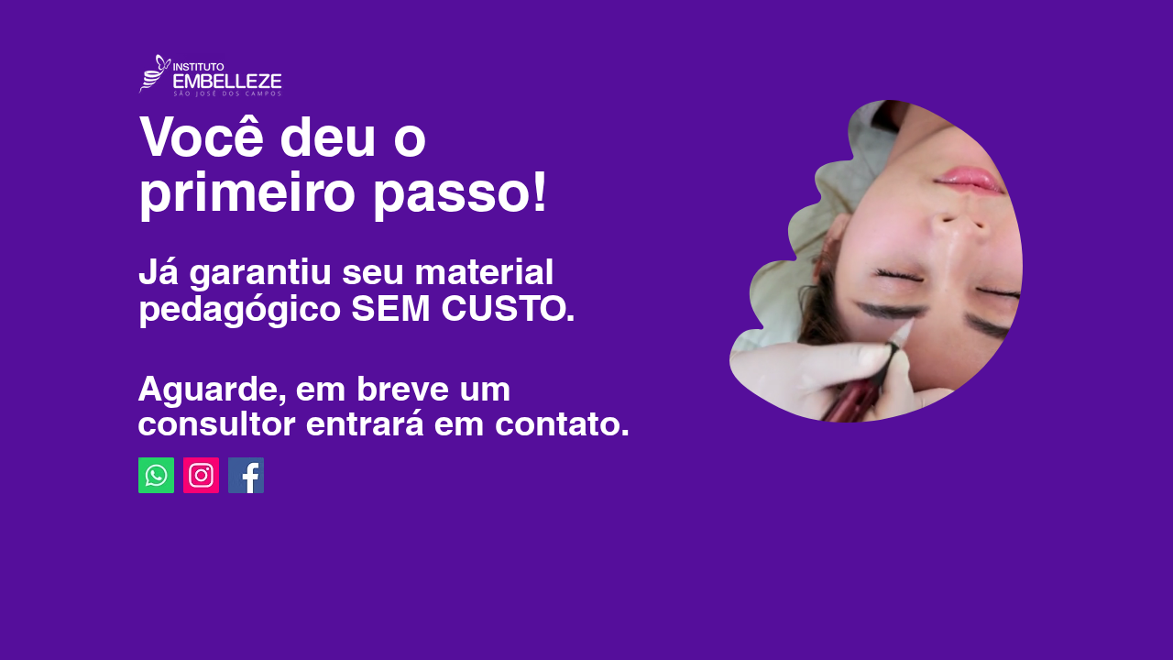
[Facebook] (246, 475)
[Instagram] (201, 475)
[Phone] (949, 63)
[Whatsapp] (156, 475)
